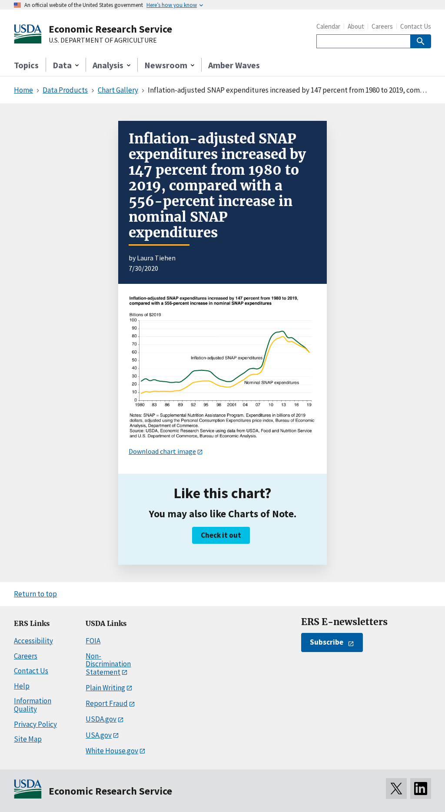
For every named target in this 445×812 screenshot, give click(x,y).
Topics (26, 65)
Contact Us (415, 26)
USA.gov (99, 735)
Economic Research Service (110, 29)
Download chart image (162, 451)
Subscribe (326, 642)
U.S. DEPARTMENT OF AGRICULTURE (103, 40)
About (356, 26)
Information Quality (32, 705)
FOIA (93, 641)
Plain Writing (105, 687)
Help (22, 686)
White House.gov (112, 750)
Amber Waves (234, 65)
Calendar (328, 26)
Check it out (221, 535)
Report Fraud (107, 703)
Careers (382, 26)
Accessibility (33, 641)
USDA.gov (101, 719)
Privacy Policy (35, 724)
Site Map (28, 739)
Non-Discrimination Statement (108, 664)
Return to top (35, 594)
